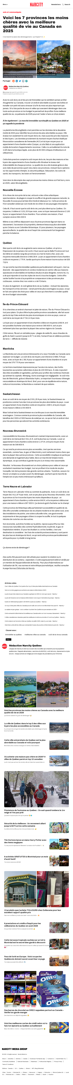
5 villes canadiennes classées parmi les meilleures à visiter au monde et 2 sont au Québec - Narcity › (35, 617)
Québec (21, 1068)
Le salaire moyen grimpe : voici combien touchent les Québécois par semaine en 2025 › (31, 609)
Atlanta (38, 1074)
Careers (25, 1058)
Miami (24, 1074)
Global (28, 1068)
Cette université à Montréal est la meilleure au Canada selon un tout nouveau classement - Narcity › (35, 613)
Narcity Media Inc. (22, 1054)
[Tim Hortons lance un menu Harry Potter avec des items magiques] (59, 844)
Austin (44, 1074)
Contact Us (50, 1058)
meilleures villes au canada (35, 635)
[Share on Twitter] (20, 81)
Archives (18, 1058)
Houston (51, 1074)
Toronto (9, 1072)
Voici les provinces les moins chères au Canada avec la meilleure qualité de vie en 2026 (34, 711)
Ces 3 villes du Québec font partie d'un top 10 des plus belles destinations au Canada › (31, 586)
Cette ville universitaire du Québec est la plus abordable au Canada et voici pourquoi (25, 741)
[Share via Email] (23, 81)
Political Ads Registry (45, 1061)
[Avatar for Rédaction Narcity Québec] (4, 646)
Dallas (18, 1074)
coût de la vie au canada (57, 635)
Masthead (34, 1061)
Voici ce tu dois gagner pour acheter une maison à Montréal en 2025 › (26, 590)
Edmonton (47, 1072)
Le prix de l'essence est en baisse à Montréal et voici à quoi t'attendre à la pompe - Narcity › (32, 598)
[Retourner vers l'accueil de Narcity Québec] (36, 4)
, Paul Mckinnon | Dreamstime (24, 77)
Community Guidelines (8, 1061)
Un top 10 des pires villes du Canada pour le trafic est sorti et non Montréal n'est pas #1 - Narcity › (34, 605)
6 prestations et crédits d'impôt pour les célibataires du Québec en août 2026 (22, 924)
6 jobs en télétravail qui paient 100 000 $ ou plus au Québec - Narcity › (26, 602)
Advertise (10, 1058)
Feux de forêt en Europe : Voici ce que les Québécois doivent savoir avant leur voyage (24, 958)
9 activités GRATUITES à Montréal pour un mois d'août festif (26, 858)
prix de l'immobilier (33, 100)
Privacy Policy (58, 1061)
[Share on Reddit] (13, 81)
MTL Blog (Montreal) (38, 1068)
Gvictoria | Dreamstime (10, 77)
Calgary (39, 1072)
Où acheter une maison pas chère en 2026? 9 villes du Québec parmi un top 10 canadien (24, 758)
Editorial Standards (23, 1061)
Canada (10, 1068)
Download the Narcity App (37, 1058)
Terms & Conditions (7, 1064)
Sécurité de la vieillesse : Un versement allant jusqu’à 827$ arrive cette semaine (25, 824)
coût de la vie (14, 100)
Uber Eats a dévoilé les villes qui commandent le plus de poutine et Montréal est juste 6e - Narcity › (35, 625)
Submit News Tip (61, 1058)
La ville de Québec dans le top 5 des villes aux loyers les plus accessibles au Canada (25, 724)
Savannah (31, 1074)
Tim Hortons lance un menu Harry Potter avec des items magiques (25, 841)
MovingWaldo (21, 130)
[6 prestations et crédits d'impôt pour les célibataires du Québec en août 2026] (59, 927)
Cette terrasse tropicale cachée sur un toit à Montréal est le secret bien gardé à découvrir (25, 941)
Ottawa (25, 1072)
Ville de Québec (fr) (58, 1072)
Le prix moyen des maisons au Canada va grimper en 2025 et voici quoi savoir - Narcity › (31, 594)
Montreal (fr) (16, 1072)
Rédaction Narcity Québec (19, 86)
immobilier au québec (13, 635)
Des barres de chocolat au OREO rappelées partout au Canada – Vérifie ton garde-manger (34, 1011)
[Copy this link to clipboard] (26, 81)
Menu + (5, 4)
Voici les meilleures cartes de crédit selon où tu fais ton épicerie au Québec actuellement (25, 1024)
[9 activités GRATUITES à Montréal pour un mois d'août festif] (59, 860)
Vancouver (32, 1072)
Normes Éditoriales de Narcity (22, 568)
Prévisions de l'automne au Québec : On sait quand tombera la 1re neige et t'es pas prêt (34, 811)
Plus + (8, 639)
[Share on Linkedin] (17, 81)
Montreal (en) (10, 1074)
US (16, 1068)
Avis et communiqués (12, 12)
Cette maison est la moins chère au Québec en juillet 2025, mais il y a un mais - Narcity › (31, 621)
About (4, 1058)
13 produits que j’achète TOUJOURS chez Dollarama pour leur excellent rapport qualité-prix (32, 911)
